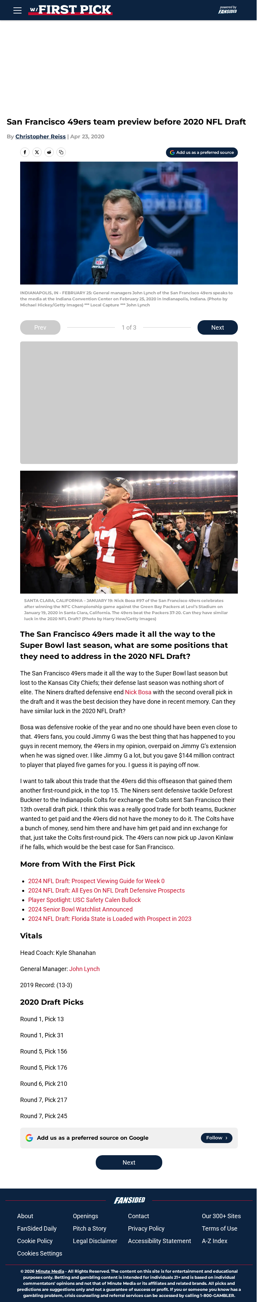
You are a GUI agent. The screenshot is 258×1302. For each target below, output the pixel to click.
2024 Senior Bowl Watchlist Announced (80, 909)
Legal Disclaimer (95, 1240)
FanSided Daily (37, 1228)
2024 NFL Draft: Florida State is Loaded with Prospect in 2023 (109, 918)
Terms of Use (220, 1228)
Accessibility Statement (159, 1240)
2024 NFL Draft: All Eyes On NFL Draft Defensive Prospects (106, 890)
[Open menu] (17, 10)
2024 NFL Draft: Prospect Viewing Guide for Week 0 (96, 880)
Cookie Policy (35, 1240)
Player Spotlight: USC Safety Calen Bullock (84, 899)
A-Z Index (214, 1240)
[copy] (61, 152)
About (25, 1216)
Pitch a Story (89, 1228)
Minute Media (50, 1271)
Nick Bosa (138, 692)
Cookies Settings (39, 1253)
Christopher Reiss (40, 136)
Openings (85, 1216)
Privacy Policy (146, 1228)
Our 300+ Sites (221, 1216)
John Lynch (84, 968)
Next (217, 327)
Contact (138, 1216)
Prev (40, 327)
